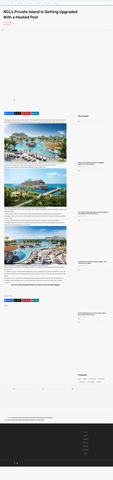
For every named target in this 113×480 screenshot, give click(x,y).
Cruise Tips (38, 3)
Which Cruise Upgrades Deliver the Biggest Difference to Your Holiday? (91, 163)
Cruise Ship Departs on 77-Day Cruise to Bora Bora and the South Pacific (92, 313)
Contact (55, 3)
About (12, 3)
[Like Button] (6, 306)
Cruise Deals (47, 3)
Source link (7, 296)
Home (5, 3)
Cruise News (20, 3)
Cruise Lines (29, 3)
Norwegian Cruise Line (11, 120)
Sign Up (57, 285)
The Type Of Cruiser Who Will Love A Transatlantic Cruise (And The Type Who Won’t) (93, 213)
